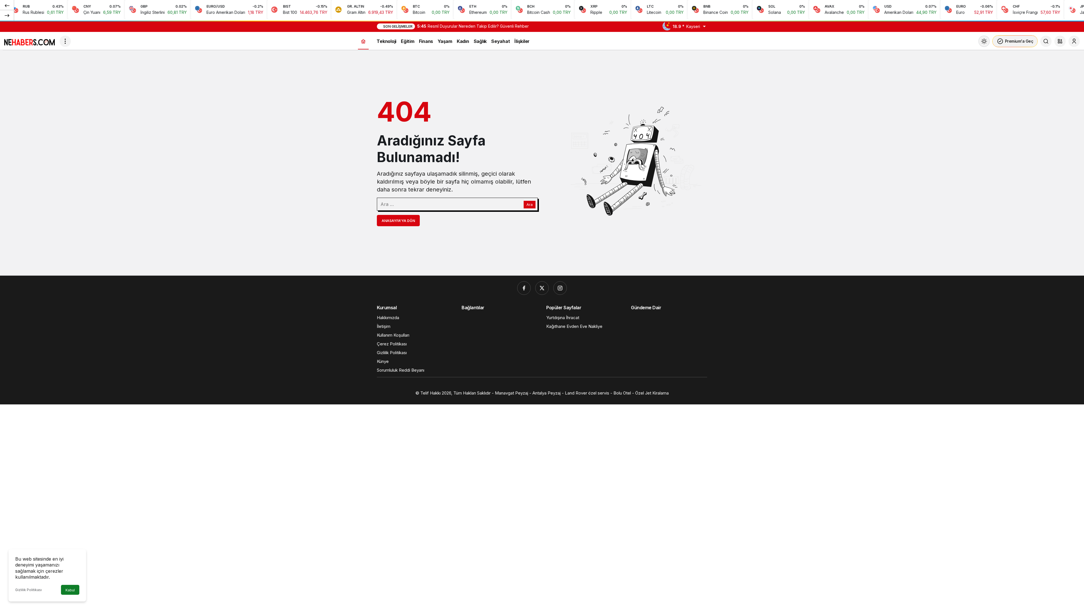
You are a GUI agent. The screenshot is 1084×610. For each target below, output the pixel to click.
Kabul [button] (70, 590)
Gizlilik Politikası (28, 590)
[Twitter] (542, 288)
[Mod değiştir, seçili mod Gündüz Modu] (984, 41)
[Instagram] (560, 288)
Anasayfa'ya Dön (398, 221)
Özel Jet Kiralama (652, 393)
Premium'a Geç (1019, 41)
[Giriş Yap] (1074, 41)
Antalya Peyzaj (546, 393)
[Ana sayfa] (363, 41)
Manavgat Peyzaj (511, 393)
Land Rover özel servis (587, 393)
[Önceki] (7, 5)
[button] (1060, 41)
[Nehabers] (29, 40)
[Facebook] (524, 288)
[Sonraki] (7, 15)
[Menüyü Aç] (65, 41)
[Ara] (1046, 41)
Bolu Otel (622, 393)
